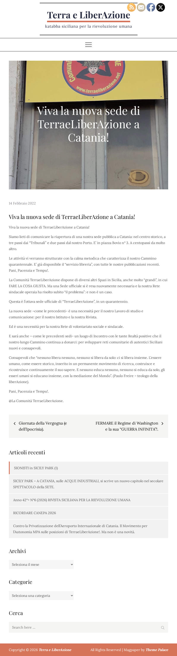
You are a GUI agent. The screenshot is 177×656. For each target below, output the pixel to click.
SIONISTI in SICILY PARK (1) (36, 468)
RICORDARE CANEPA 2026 (34, 513)
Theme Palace (156, 650)
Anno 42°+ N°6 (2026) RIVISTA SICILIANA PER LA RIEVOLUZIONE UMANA (71, 500)
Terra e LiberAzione (88, 15)
